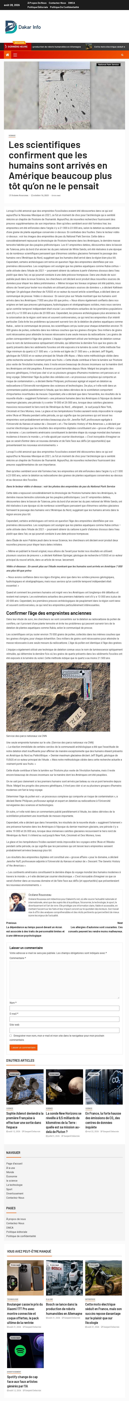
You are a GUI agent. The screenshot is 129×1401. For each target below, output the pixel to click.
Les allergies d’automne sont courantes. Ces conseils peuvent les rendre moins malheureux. (95, 927)
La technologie (14, 1184)
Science (12, 136)
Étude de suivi (20, 540)
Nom (13, 1002)
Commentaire (18, 958)
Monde (10, 1172)
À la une (10, 1168)
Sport (9, 1189)
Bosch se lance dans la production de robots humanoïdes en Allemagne (64, 1308)
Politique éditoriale (38, 7)
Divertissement (14, 1193)
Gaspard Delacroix (32, 1131)
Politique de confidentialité (64, 7)
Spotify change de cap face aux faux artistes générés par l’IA (22, 1381)
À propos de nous (37, 3)
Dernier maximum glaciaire (65, 755)
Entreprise (90, 1299)
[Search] (122, 55)
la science (11, 1180)
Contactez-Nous (57, 3)
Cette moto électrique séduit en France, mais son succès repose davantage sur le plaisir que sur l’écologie (103, 1313)
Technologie (12, 1299)
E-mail (14, 1013)
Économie (11, 1176)
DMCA (71, 3)
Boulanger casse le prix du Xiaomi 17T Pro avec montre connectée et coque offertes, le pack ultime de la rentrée (25, 1313)
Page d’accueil (14, 1163)
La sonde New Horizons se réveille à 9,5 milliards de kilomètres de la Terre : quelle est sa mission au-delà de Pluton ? (63, 1122)
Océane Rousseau (20, 195)
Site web (14, 1024)
